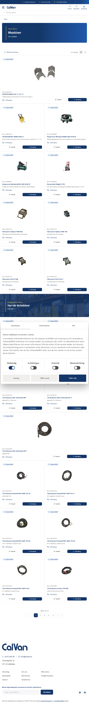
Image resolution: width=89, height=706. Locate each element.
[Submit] (4, 12)
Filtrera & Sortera (12, 52)
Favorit (59, 99)
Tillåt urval (44, 378)
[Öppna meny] (3, 7)
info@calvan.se (26, 656)
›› (61, 615)
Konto (70, 8)
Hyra (5, 19)
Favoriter (76, 8)
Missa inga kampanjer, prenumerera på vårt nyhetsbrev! (21, 687)
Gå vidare (47, 692)
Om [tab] (73, 325)
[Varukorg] (84, 6)
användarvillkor (60, 700)
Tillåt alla (73, 378)
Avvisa (16, 378)
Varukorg (78, 99)
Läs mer (10, 308)
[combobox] (44, 12)
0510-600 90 (10, 656)
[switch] (33, 368)
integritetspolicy (46, 700)
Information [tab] (44, 325)
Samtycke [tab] (15, 325)
